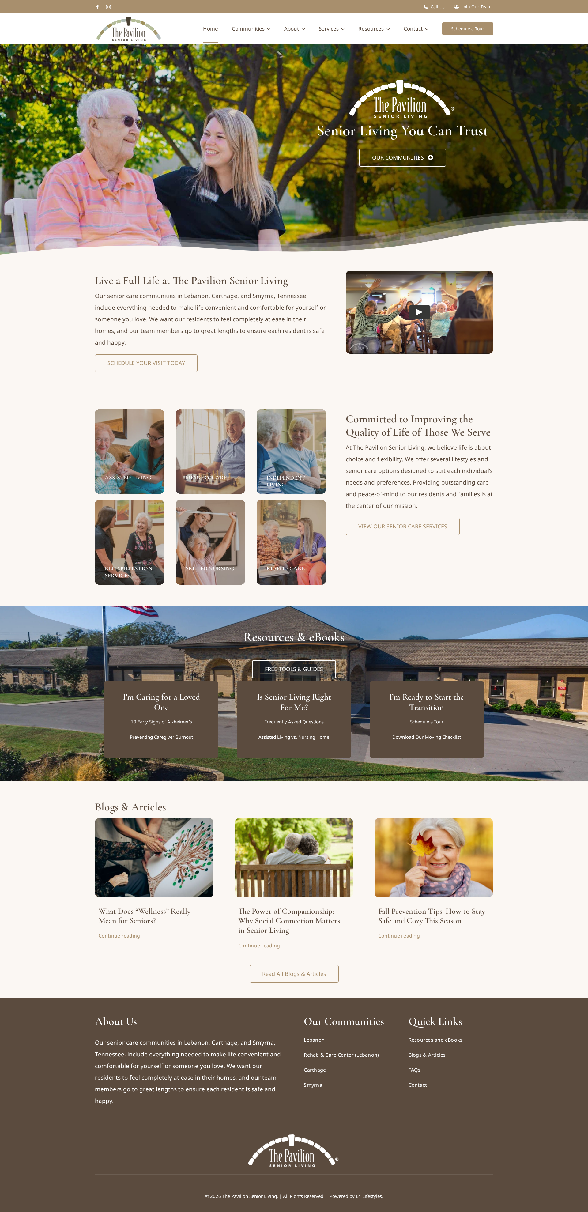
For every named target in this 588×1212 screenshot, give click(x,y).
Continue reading (119, 935)
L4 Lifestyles (369, 1196)
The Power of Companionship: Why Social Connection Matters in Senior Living (289, 920)
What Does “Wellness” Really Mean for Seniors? (144, 915)
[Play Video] (419, 312)
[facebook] (97, 7)
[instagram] (108, 7)
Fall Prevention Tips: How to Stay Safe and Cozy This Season (431, 915)
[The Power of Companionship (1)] (294, 821)
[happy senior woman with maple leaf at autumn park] (434, 821)
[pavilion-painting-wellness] (154, 821)
